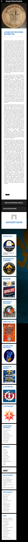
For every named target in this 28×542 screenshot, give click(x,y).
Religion (4, 464)
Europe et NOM (5, 452)
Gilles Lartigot (5, 499)
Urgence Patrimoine (6, 509)
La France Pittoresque (6, 506)
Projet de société (6, 531)
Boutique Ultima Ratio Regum (8, 519)
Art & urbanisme (5, 440)
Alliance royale (5, 496)
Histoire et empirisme (6, 457)
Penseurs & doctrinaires (7, 430)
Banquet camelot (6, 460)
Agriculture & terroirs (6, 434)
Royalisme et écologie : (7, 537)
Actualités (4, 449)
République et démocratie (7, 461)
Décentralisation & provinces (7, 436)
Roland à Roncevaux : (6, 477)
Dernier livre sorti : (6, 521)
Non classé (10, 37)
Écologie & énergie (6, 437)
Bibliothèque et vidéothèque (7, 518)
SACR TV (4, 463)
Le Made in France (6, 508)
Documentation (5, 442)
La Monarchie (5, 458)
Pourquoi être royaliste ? (7, 530)
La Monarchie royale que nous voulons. (8, 485)
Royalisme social (6, 433)
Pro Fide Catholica (6, 511)
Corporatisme (5, 431)
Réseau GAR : (5, 536)
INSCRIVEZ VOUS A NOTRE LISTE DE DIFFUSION (8, 253)
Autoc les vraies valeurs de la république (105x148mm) (8, 480)
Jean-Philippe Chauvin (15, 36)
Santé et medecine (6, 439)
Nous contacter (5, 528)
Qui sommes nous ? (6, 533)
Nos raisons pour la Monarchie (8, 527)
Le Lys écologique (6, 524)
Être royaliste (5, 451)
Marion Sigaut (5, 497)
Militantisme (5, 525)
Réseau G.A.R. (5, 534)
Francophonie (5, 454)
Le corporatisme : (6, 522)
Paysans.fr (4, 502)
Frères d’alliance (5, 455)
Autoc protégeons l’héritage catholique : (7, 482)
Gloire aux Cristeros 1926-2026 (8, 487)
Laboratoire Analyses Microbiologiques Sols (6, 504)
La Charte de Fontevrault (7, 500)
